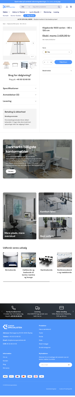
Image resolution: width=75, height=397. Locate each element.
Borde (41, 337)
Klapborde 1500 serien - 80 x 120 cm (16, 23)
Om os (5, 357)
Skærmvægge (43, 344)
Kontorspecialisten (12, 385)
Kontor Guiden (16, 16)
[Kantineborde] (46, 259)
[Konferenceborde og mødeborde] (64, 259)
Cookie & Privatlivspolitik (65, 389)
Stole (40, 340)
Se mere (10, 171)
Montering (47, 12)
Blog (4, 364)
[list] (19, 43)
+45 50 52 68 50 (15, 337)
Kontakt (6, 16)
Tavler (41, 333)
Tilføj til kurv (63, 62)
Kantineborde (46, 270)
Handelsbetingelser (51, 389)
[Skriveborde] (10, 259)
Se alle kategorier (45, 347)
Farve (44, 48)
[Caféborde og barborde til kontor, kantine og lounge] (28, 259)
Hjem (4, 23)
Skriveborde (10, 270)
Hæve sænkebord (45, 329)
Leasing (56, 12)
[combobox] (40, 7)
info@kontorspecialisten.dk (16, 340)
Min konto (6, 368)
